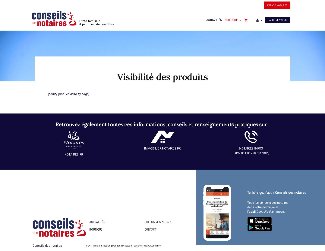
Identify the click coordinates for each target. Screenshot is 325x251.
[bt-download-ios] (259, 218)
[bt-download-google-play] (259, 225)
